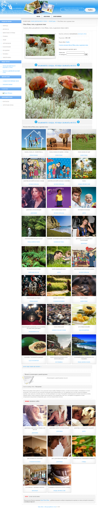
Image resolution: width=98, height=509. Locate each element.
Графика (5, 36)
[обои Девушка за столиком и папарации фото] (84, 226)
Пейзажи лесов (33, 272)
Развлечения (7, 47)
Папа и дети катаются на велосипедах (59, 358)
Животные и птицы (9, 32)
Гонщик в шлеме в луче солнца (59, 487)
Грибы (67, 42)
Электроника (7, 57)
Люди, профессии (84, 184)
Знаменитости (34, 331)
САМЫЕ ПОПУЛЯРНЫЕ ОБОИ (11, 81)
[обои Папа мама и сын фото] (84, 139)
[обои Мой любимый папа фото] (59, 256)
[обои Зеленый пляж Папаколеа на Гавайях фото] (84, 344)
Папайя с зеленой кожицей (33, 357)
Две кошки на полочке (35, 458)
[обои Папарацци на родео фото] (34, 285)
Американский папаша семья (33, 181)
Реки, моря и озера (34, 242)
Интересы (6, 29)
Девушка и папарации (33, 210)
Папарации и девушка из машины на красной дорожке (33, 327)
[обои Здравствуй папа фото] (59, 285)
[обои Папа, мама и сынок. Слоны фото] (59, 139)
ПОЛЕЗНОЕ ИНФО (7, 84)
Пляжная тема (59, 242)
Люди (4, 40)
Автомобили (7, 43)
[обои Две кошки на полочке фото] (35, 446)
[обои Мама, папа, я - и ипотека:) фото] (34, 139)
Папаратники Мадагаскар (33, 238)
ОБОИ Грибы (52, 21)
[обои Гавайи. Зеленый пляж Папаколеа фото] (59, 226)
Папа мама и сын (84, 152)
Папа (84, 181)
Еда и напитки (84, 330)
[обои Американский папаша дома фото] (84, 256)
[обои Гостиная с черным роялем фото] (35, 474)
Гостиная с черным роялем (34, 487)
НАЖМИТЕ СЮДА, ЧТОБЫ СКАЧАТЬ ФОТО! (57, 66)
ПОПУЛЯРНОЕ (57, 16)
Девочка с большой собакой (84, 428)
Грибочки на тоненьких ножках (84, 458)
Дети (84, 213)
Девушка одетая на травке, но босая (35, 428)
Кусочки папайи (84, 327)
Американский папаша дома (84, 269)
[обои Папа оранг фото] (84, 285)
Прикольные (34, 155)
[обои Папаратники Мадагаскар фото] (34, 226)
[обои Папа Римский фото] (59, 314)
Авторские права (8, 105)
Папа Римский (59, 327)
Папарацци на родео (33, 298)
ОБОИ (38, 16)
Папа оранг (84, 298)
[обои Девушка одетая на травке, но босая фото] (35, 415)
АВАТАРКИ (47, 16)
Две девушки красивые (59, 458)
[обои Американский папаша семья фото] (34, 168)
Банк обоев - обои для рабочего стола (47, 506)
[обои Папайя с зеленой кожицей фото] (34, 344)
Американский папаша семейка (59, 181)
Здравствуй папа (59, 298)
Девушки (34, 213)
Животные (58, 155)
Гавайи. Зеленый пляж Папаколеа (58, 238)
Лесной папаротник (34, 269)
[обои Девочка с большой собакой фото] (84, 415)
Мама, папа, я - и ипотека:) (34, 152)
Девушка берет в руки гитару (59, 428)
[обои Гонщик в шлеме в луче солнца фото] (59, 474)
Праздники (6, 50)
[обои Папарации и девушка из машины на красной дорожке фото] (34, 314)
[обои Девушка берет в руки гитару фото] (59, 415)
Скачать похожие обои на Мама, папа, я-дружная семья (73, 45)
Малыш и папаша (84, 210)
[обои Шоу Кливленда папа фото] (59, 197)
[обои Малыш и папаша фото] (84, 197)
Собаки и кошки (58, 301)
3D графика (59, 362)
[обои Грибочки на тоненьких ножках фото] (84, 446)
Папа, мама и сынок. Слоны (58, 152)
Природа (5, 25)
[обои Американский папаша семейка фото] (59, 168)
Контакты (6, 101)
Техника (5, 54)
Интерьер (35, 490)
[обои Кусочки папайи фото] (84, 314)
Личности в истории (59, 330)
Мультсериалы (34, 184)
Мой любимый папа (59, 269)
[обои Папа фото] (84, 168)
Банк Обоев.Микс (45, 500)
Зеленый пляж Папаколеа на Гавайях (84, 358)
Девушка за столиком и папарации (84, 239)
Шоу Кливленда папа (59, 210)
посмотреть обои (82, 34)
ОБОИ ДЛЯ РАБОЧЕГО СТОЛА (39, 21)
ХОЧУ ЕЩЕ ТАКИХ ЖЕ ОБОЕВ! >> (32, 366)
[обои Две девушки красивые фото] (59, 446)
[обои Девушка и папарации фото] (34, 197)
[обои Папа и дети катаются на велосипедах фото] (59, 344)
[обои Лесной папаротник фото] (34, 256)
